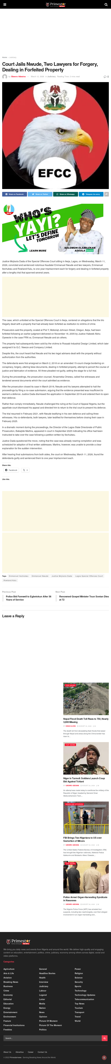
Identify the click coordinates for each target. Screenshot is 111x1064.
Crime (6, 990)
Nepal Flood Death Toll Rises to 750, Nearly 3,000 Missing (85, 720)
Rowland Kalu (10, 580)
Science (79, 977)
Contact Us (42, 1052)
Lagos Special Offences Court (89, 576)
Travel (78, 1016)
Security (79, 981)
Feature (7, 1020)
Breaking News (10, 981)
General (43, 968)
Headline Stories (74, 804)
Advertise (20, 1052)
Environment (9, 1016)
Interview (43, 981)
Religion (79, 973)
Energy (6, 1007)
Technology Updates (85, 994)
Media (42, 1003)
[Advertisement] (55, 34)
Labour (42, 990)
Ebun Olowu (71, 726)
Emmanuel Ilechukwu (18, 576)
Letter (42, 999)
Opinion (43, 1016)
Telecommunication (84, 999)
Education (8, 1003)
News (42, 1012)
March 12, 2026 (37, 76)
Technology (80, 990)
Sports (78, 986)
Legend (43, 994)
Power (78, 968)
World (78, 1020)
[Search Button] (105, 1038)
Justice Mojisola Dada (62, 576)
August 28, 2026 (88, 904)
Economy (8, 994)
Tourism (79, 1007)
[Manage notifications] (104, 1057)
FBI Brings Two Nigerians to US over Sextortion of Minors (82, 839)
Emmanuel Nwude (40, 576)
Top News (70, 685)
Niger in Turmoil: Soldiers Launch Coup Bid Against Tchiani (84, 780)
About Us (7, 1052)
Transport (79, 1012)
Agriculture (8, 968)
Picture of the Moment (50, 1025)
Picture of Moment (48, 1020)
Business (8, 986)
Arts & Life (8, 973)
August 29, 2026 (88, 786)
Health (42, 977)
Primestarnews (15, 1057)
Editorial (7, 999)
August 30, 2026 (84, 726)
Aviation (7, 977)
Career (30, 1052)
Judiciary (12, 57)
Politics (43, 1029)
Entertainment (10, 1012)
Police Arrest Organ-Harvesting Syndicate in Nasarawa (85, 898)
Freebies (7, 1029)
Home (4, 57)
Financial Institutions (14, 1025)
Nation (42, 1007)
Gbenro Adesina (18, 76)
